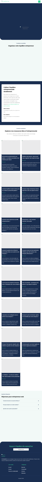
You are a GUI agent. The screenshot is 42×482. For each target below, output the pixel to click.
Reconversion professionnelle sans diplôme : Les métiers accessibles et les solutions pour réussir (10, 158)
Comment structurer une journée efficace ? (11, 400)
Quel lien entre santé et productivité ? (10, 408)
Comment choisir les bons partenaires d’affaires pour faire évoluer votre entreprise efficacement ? (30, 252)
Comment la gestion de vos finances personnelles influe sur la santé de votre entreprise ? (10, 252)
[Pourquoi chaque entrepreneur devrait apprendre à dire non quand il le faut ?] (31, 179)
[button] (21, 401)
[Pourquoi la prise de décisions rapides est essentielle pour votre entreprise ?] (31, 306)
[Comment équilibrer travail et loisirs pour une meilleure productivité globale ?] (11, 179)
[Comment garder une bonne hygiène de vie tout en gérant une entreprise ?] (31, 335)
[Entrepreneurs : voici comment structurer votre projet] (31, 210)
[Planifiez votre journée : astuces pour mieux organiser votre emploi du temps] (31, 147)
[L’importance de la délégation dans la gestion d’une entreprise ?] (11, 306)
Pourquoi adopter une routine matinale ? (11, 404)
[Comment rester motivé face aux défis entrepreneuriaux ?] (11, 210)
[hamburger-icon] (39, 2)
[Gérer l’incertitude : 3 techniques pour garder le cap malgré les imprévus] (31, 273)
